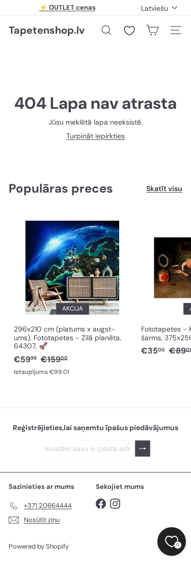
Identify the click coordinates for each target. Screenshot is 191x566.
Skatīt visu (164, 188)
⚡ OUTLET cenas (67, 7)
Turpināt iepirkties (95, 135)
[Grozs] (152, 30)
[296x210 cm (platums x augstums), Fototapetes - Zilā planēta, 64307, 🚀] (72, 295)
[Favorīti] (129, 30)
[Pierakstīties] (142, 448)
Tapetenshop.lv (47, 30)
